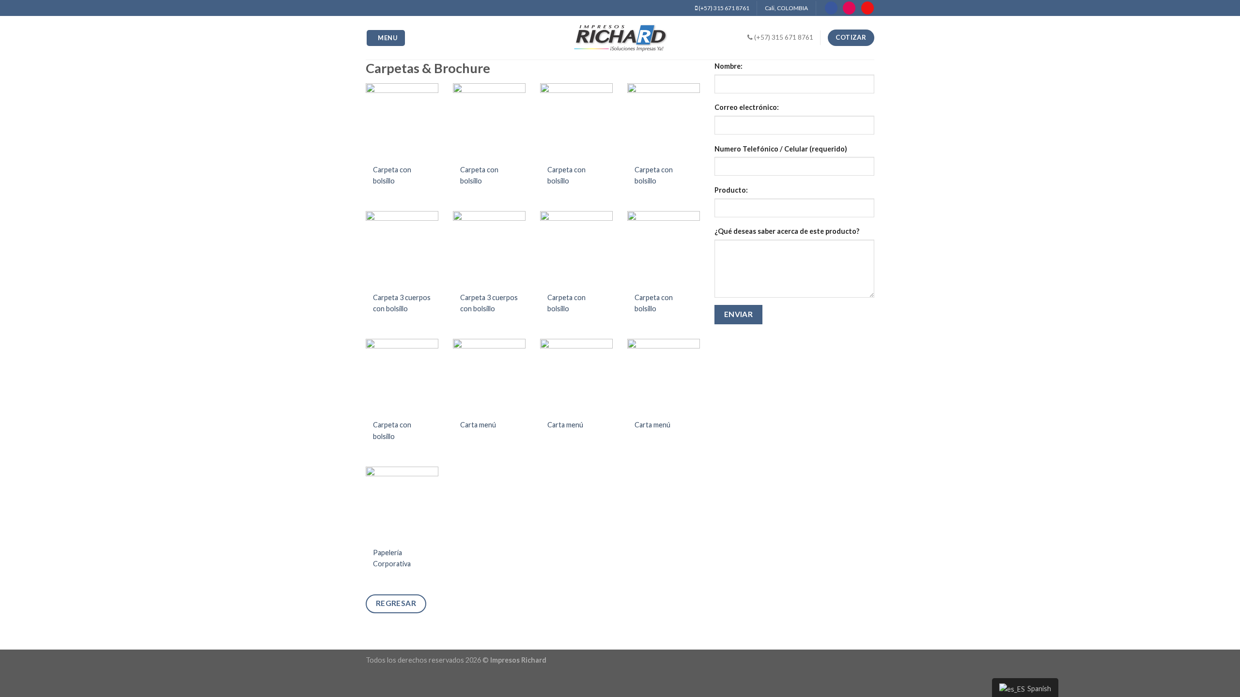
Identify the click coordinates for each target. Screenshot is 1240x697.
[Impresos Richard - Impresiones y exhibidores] (620, 38)
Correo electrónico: (746, 107)
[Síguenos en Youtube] (867, 8)
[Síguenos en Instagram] (849, 8)
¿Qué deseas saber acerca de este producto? (786, 231)
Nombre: (728, 66)
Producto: (731, 190)
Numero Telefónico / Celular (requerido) (780, 149)
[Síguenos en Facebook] (831, 8)
